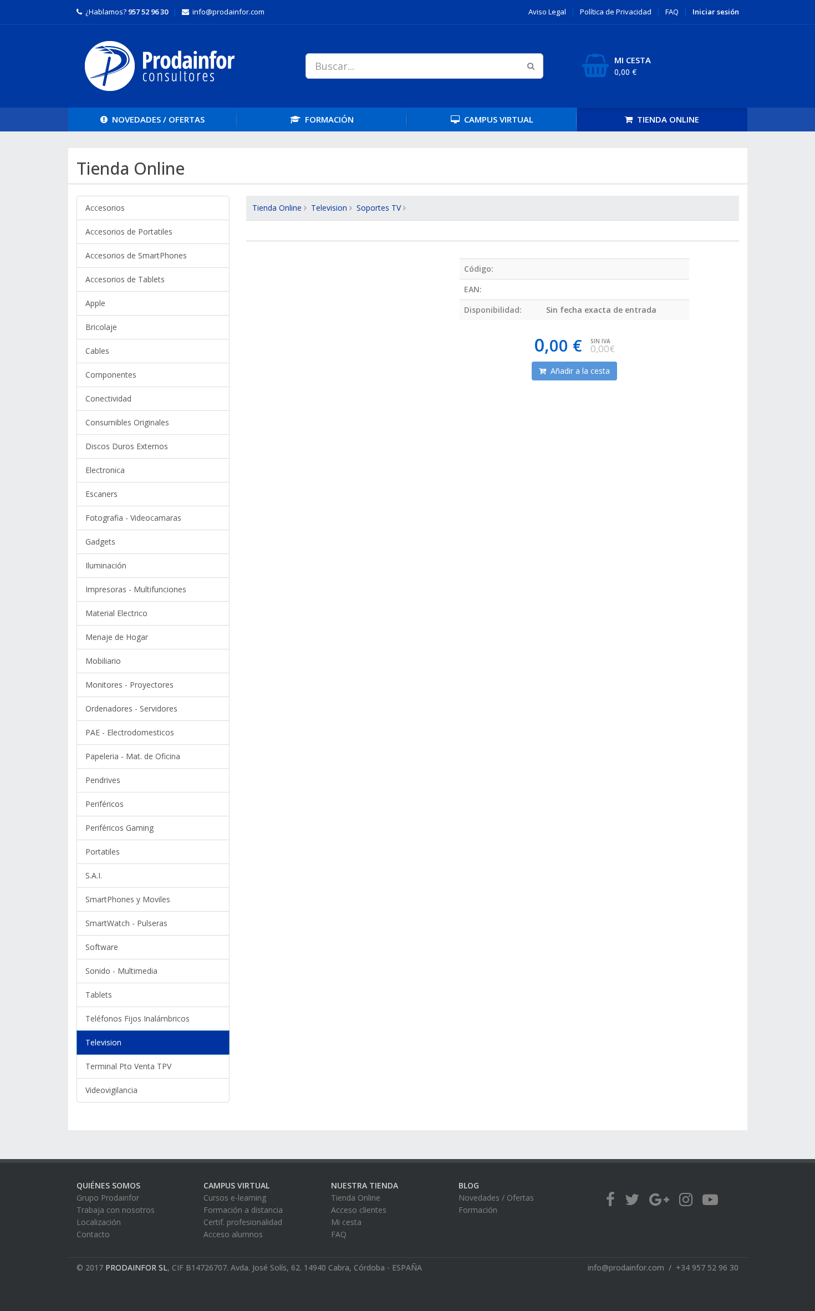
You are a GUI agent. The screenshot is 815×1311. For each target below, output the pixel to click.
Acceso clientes (358, 1210)
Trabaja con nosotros (116, 1210)
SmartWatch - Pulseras (126, 923)
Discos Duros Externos (126, 446)
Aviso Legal (547, 12)
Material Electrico (116, 613)
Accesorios (105, 207)
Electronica (105, 470)
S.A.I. (93, 875)
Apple (95, 303)
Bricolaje (101, 327)
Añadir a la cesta (578, 370)
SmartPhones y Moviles (127, 899)
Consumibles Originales (127, 422)
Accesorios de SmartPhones (136, 255)
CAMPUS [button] (496, 119)
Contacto (93, 1234)
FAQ (672, 12)
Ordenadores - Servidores (131, 708)
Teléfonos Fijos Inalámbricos (137, 1018)
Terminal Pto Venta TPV (128, 1066)
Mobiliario (103, 661)
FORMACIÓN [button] (327, 119)
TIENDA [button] (666, 119)
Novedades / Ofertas (496, 1197)
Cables (97, 350)
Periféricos (104, 804)
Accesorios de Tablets (125, 279)
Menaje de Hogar (116, 637)
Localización (99, 1222)
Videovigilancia (111, 1090)
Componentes (110, 374)
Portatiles (102, 851)
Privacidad (615, 12)
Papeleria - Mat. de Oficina (132, 756)
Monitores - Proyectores (129, 684)
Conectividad (108, 398)
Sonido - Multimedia (121, 971)
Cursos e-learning (234, 1197)
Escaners (101, 494)
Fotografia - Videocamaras (133, 517)
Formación (478, 1210)
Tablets (98, 994)
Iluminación (105, 565)
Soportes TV (378, 207)
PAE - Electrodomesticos (129, 732)
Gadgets (100, 541)
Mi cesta (346, 1222)
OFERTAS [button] (158, 119)
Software (101, 947)
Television (103, 1042)
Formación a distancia (243, 1210)
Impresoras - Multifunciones (135, 589)
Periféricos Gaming (119, 827)
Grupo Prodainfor (108, 1197)
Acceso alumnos (233, 1234)
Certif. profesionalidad (242, 1222)
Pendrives (102, 780)
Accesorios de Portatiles (128, 231)
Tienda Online (277, 207)
